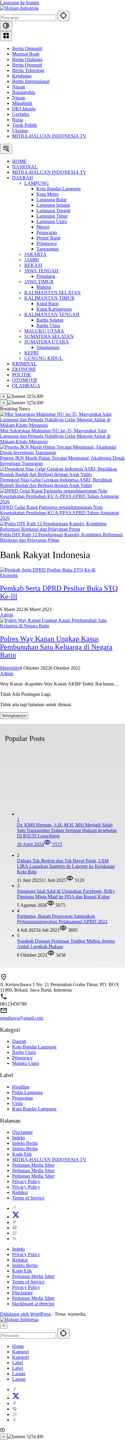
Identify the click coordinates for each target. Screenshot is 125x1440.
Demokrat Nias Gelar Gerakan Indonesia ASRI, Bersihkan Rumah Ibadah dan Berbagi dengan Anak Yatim (56, 482)
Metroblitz (10, 668)
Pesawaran (22, 1097)
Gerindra (20, 114)
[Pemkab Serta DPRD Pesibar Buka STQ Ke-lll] (47, 569)
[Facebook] (14, 1208)
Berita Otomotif (27, 48)
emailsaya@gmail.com (21, 1017)
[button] (63, 16)
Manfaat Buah (25, 54)
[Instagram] (14, 1233)
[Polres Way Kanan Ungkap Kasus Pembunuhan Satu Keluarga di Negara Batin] (62, 625)
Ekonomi (9, 575)
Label (17, 1362)
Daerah (19, 1041)
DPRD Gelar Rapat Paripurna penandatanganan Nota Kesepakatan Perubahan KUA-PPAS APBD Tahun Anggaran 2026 (59, 513)
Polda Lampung (27, 1092)
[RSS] (14, 1238)
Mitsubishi (22, 103)
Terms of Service (28, 1197)
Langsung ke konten (19, 2)
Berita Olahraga (27, 59)
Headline (20, 1086)
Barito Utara (24, 1052)
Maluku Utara (25, 1063)
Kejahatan (22, 75)
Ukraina (20, 130)
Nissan (18, 86)
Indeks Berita (25, 1143)
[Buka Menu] (6, 36)
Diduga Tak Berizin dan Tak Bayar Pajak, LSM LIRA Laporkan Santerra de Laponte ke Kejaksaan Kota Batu (66, 866)
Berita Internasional (30, 81)
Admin (6, 614)
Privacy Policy (26, 1181)
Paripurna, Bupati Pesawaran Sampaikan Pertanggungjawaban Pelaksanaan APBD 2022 (62, 918)
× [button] (3, 1325)
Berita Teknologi (28, 70)
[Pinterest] (14, 1222)
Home (18, 1346)
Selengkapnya (14, 715)
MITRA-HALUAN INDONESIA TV (49, 136)
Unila (17, 1103)
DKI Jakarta (23, 108)
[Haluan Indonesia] (19, 8)
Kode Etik (22, 1154)
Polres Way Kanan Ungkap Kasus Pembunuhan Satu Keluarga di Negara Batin (56, 647)
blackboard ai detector (33, 1303)
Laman (18, 1373)
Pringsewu (22, 1057)
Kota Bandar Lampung (34, 1046)
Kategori (20, 1351)
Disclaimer (22, 1132)
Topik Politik (24, 125)
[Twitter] (15, 1216)
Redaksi (20, 1192)
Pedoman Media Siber (33, 1165)
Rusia (17, 119)
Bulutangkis (23, 92)
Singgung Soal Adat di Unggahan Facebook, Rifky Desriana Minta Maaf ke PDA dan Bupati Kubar (66, 894)
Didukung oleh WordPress (25, 1314)
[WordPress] (14, 1227)
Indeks (18, 1137)
